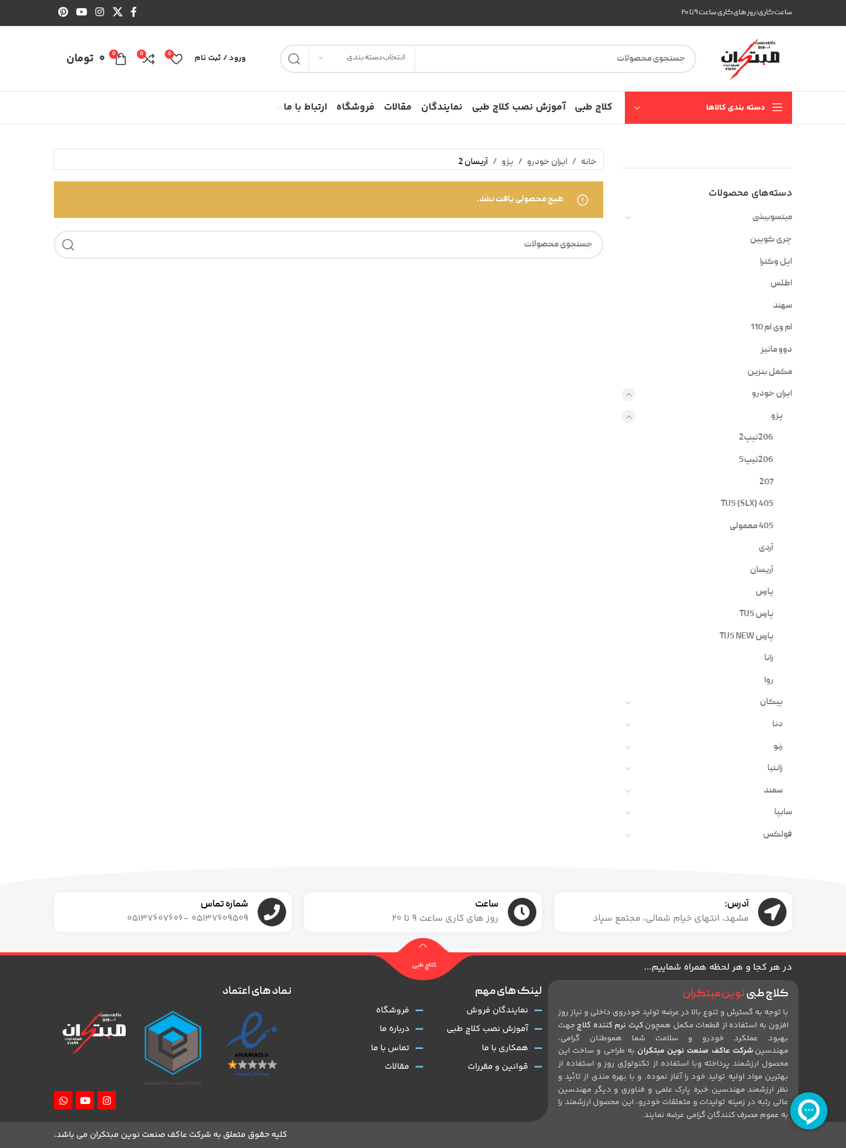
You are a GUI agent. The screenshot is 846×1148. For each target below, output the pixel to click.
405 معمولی (752, 526)
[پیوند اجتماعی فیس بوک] (133, 12)
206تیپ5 (756, 460)
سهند (782, 306)
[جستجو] (294, 59)
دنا (777, 724)
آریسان (762, 570)
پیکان (771, 702)
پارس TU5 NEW (747, 636)
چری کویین (771, 239)
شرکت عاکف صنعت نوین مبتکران (695, 1051)
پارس (765, 592)
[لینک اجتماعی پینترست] (63, 12)
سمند (773, 791)
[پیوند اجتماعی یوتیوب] (81, 12)
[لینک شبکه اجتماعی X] (117, 12)
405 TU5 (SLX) (747, 504)
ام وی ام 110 (771, 327)
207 (766, 482)
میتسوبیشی (772, 217)
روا (769, 680)
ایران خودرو (772, 394)
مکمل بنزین (770, 372)
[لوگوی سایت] (750, 59)
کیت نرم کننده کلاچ (610, 1025)
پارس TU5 (756, 614)
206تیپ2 (756, 438)
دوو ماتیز (776, 350)
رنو (778, 747)
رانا (769, 658)
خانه (589, 162)
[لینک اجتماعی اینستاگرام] (100, 12)
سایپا (783, 812)
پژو (777, 416)
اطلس (781, 283)
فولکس (777, 834)
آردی (766, 548)
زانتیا (775, 768)
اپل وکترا (776, 262)
